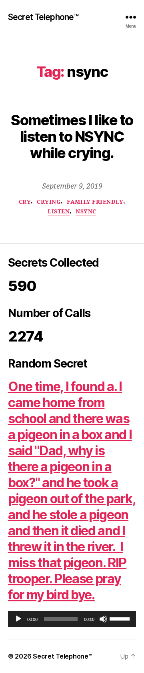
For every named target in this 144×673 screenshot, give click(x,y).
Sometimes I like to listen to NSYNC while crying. (72, 136)
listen (59, 211)
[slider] (121, 618)
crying (49, 202)
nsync (86, 211)
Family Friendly (95, 202)
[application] (72, 619)
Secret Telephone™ (43, 17)
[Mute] (103, 619)
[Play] (18, 619)
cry (25, 202)
